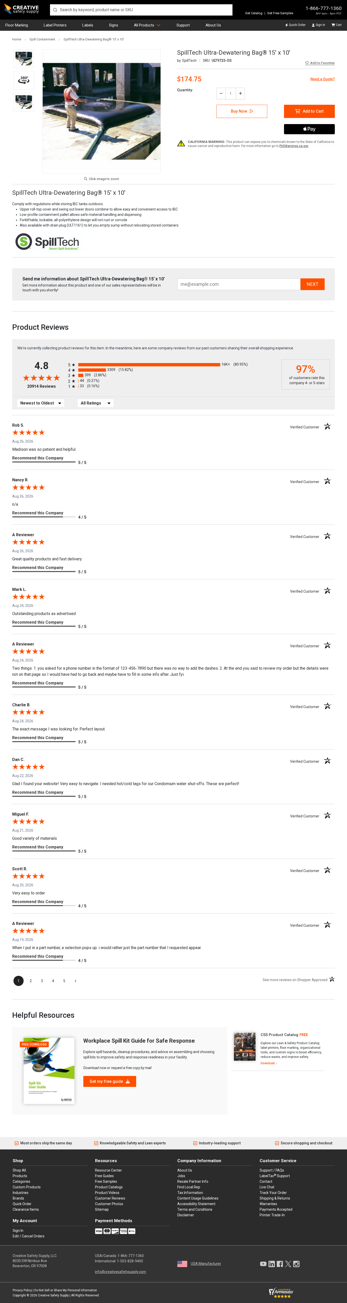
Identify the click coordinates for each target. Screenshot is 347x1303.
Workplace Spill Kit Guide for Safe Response (139, 1041)
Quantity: (185, 90)
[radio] (173, 364)
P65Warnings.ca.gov (293, 146)
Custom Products (27, 1187)
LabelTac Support (275, 1175)
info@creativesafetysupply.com (120, 1272)
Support (183, 25)
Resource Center (108, 1170)
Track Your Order (273, 1193)
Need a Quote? (322, 79)
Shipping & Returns (275, 1198)
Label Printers (55, 25)
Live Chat (267, 1187)
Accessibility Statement (196, 1204)
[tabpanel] (277, 1049)
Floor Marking (16, 25)
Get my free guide (107, 1081)
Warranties (268, 1204)
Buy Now (239, 111)
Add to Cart (313, 111)
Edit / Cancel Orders (28, 1236)
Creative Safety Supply (53, 1295)
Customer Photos (109, 1204)
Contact (266, 1181)
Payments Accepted (276, 1209)
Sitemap (102, 1209)
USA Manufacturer (206, 1264)
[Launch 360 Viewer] (23, 80)
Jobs (181, 1176)
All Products (144, 25)
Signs (113, 25)
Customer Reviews (110, 1198)
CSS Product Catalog (279, 1034)
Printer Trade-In (272, 1215)
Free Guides (104, 1176)
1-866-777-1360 (324, 8)
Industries (20, 1193)
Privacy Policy (22, 1290)
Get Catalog (253, 13)
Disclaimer (185, 1215)
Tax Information (190, 1193)
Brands (18, 1198)
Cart (339, 25)
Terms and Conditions (194, 1209)
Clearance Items (26, 1209)
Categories (21, 1181)
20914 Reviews (46, 386)
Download (268, 1063)
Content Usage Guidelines (197, 1198)
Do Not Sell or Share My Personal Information (65, 1290)
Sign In (320, 25)
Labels (87, 25)
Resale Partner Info (192, 1181)
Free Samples (106, 1181)
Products (20, 1176)
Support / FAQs (272, 1170)
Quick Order (297, 25)
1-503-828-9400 (130, 1261)
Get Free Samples (280, 13)
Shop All (19, 1170)
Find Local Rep (188, 1187)
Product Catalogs (109, 1187)
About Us (213, 25)
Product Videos (107, 1193)
